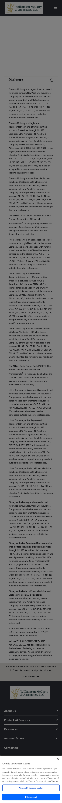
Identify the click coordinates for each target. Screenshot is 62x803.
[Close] (57, 758)
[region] (31, 779)
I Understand (31, 797)
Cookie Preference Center (31, 788)
